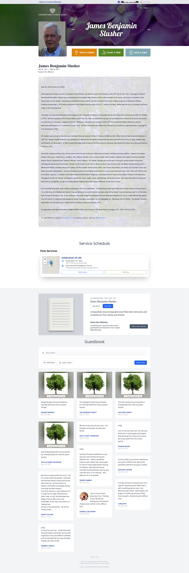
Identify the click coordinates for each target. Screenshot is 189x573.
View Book (96, 306)
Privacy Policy (88, 563)
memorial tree (67, 217)
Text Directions (82, 272)
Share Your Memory (139, 326)
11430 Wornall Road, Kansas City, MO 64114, (82, 268)
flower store (100, 217)
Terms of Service (100, 563)
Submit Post (140, 363)
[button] (51, 263)
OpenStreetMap (97, 567)
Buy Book (108, 306)
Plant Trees (125, 272)
